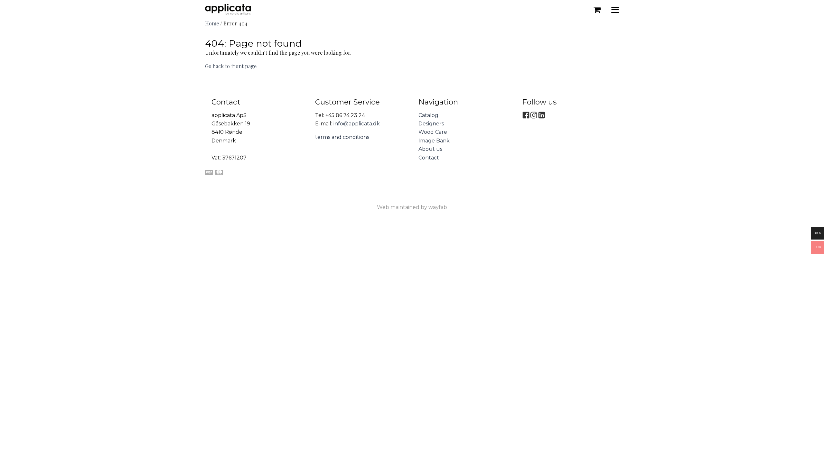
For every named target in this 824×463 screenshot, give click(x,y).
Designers (431, 124)
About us (430, 149)
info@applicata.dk (356, 124)
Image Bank (434, 141)
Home (212, 23)
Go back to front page (231, 66)
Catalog (428, 115)
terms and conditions (342, 137)
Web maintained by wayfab (412, 207)
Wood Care (432, 132)
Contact (428, 158)
